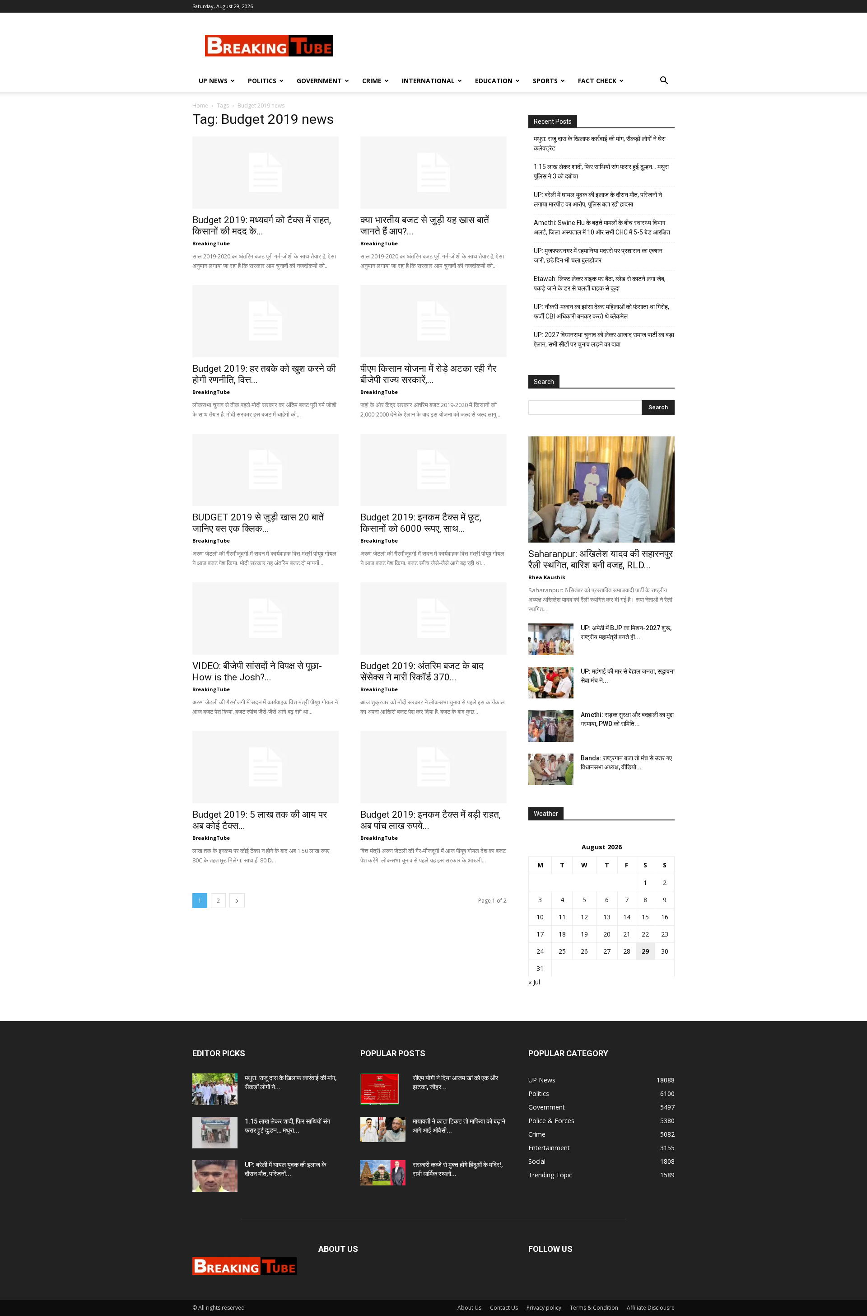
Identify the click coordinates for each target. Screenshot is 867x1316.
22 (645, 934)
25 (562, 951)
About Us (469, 1307)
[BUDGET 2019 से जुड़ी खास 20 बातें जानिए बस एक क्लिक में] (265, 470)
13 (607, 917)
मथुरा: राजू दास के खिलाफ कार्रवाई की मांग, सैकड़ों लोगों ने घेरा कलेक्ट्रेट (600, 143)
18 (562, 934)
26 (584, 951)
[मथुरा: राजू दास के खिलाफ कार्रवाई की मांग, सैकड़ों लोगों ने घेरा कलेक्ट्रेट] (215, 1089)
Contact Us (504, 1307)
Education (494, 80)
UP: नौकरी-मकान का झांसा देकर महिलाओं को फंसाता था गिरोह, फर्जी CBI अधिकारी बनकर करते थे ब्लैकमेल (601, 311)
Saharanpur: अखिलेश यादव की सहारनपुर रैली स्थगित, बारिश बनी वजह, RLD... (600, 559)
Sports (545, 80)
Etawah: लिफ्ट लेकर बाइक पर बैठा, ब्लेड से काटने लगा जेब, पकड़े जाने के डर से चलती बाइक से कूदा (600, 283)
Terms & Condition (594, 1307)
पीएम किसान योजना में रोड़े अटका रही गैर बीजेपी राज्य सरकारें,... (428, 374)
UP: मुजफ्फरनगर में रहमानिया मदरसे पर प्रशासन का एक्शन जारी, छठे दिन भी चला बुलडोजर (598, 255)
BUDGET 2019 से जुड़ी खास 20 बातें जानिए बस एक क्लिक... (258, 523)
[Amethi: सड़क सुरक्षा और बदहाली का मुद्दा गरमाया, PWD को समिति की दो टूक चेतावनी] (550, 726)
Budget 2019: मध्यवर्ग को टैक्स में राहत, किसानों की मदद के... (261, 226)
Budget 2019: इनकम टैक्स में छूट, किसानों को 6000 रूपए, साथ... (420, 523)
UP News (213, 80)
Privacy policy (544, 1307)
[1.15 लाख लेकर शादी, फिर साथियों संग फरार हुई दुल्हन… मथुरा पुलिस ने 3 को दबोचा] (215, 1132)
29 (645, 951)
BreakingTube (211, 243)
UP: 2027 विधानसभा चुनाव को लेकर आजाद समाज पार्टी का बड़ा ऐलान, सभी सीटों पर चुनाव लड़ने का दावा (604, 339)
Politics (262, 80)
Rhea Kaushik (546, 577)
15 (645, 917)
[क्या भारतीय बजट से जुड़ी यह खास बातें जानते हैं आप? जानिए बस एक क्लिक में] (433, 172)
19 (584, 934)
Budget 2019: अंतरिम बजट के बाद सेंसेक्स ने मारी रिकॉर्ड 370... (422, 671)
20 (607, 934)
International (428, 80)
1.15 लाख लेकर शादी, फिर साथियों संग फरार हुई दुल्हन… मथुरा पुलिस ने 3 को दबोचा (601, 171)
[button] (664, 81)
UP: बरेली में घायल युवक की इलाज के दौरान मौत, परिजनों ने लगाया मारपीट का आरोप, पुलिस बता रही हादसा (598, 199)
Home (200, 105)
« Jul (534, 982)
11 (562, 917)
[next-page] (237, 900)
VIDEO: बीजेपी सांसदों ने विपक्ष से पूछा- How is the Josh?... (257, 671)
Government (319, 80)
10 (540, 917)
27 (607, 951)
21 (626, 934)
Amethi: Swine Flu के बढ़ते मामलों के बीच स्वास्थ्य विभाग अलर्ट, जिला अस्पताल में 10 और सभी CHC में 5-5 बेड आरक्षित (602, 227)
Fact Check (597, 80)
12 (584, 917)
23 (664, 934)
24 (540, 951)
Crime (372, 80)
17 (540, 934)
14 (626, 917)
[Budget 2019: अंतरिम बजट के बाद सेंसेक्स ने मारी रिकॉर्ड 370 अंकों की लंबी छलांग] (433, 618)
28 (626, 951)
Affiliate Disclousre (651, 1307)
